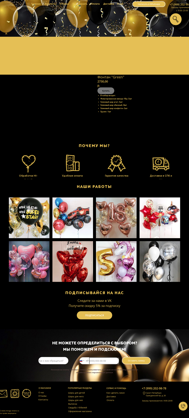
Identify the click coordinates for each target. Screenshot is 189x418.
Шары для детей (26, 48)
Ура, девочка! (77, 56)
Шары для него (52, 48)
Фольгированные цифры (151, 52)
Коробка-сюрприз (53, 60)
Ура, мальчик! (77, 52)
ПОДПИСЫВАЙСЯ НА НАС (94, 292)
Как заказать (79, 3)
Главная (36, 3)
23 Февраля (97, 52)
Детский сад (116, 52)
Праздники (76, 60)
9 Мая (94, 60)
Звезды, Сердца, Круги (150, 60)
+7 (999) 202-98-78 (154, 388)
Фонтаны (23, 60)
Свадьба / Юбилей (77, 407)
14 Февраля (97, 48)
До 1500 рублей (94, 65)
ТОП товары (116, 48)
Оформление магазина (80, 411)
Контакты (50, 3)
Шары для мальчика (29, 52)
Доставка (108, 3)
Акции (47, 56)
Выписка (74, 48)
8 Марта (95, 56)
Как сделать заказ (115, 392)
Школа (113, 56)
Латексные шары (147, 48)
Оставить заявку (136, 360)
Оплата (95, 3)
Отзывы (64, 3)
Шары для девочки (28, 56)
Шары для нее (51, 52)
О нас (120, 3)
